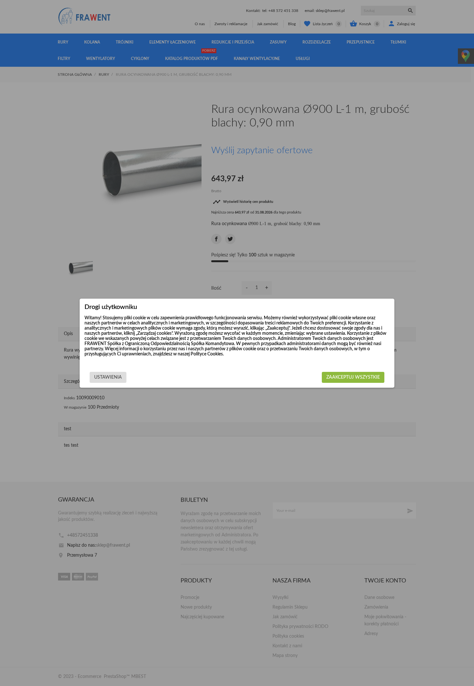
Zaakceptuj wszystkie (353, 377)
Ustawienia (108, 377)
